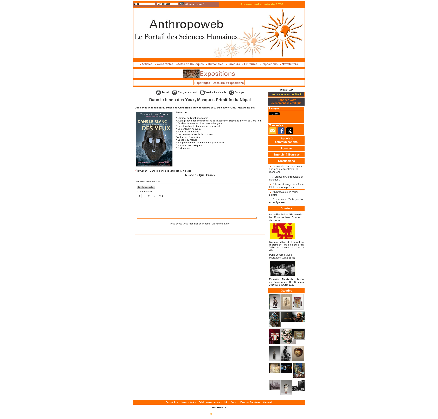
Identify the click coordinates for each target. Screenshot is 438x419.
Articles (147, 64)
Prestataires (172, 402)
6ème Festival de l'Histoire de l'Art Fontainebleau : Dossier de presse (285, 217)
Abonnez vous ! (194, 4)
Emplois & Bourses (286, 154)
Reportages (202, 83)
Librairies (250, 64)
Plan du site (202, 414)
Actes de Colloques (190, 64)
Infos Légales (231, 402)
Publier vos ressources (210, 402)
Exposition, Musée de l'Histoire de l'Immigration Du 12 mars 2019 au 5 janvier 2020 (286, 282)
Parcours (234, 64)
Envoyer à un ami (187, 92)
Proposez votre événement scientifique (286, 102)
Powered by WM (233, 414)
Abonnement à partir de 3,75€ (261, 4)
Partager (239, 92)
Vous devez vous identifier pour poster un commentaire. (200, 223)
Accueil (165, 92)
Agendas (286, 148)
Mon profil (267, 402)
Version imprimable (215, 92)
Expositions (269, 64)
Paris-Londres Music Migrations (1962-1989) (282, 256)
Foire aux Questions (250, 402)
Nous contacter (188, 402)
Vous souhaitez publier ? (286, 94)
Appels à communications (286, 140)
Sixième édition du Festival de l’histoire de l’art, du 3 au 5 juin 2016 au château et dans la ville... (286, 246)
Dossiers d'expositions (228, 83)
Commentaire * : (146, 191)
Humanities (215, 64)
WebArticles (165, 64)
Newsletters (289, 64)
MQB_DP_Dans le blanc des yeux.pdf (158, 170)
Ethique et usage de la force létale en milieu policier (286, 186)
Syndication (218, 414)
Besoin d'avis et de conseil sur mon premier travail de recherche (285, 169)
